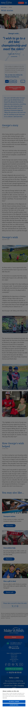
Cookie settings (14, 704)
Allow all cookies (14, 701)
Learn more (5, 697)
